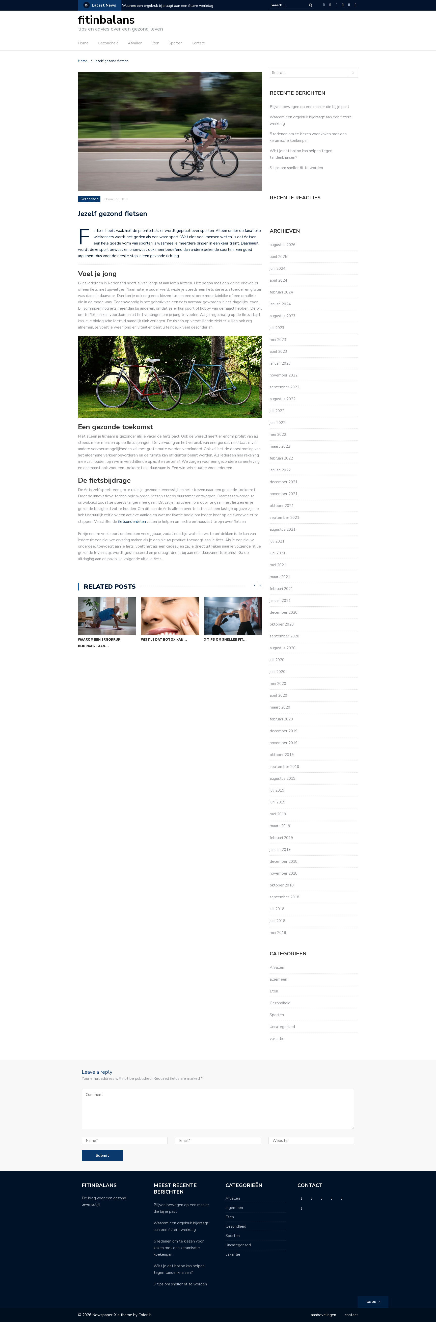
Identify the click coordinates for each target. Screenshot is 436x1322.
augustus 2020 (282, 648)
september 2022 (284, 387)
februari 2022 (281, 458)
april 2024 (278, 280)
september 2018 (284, 897)
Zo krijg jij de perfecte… (228, 639)
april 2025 (278, 256)
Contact (198, 43)
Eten (155, 43)
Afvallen (135, 43)
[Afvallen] (336, 5)
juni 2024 (277, 268)
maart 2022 (280, 446)
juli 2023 (277, 327)
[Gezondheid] (330, 5)
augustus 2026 (282, 244)
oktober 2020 (282, 624)
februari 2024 (281, 292)
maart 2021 (280, 576)
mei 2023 (278, 339)
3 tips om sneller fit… (162, 639)
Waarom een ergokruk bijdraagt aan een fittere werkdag (167, 5)
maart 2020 (280, 707)
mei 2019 (278, 814)
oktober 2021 (282, 505)
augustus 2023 (282, 315)
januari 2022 (280, 470)
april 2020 (278, 695)
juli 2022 (277, 410)
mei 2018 (278, 932)
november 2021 (283, 493)
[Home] (323, 5)
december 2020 (283, 612)
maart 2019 (280, 825)
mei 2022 (278, 434)
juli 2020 (277, 659)
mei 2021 (278, 565)
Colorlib (145, 1314)
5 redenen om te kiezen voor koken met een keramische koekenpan (179, 1248)
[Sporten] (349, 5)
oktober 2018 (282, 885)
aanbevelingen (323, 1314)
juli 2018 (277, 908)
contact (351, 1314)
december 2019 (283, 731)
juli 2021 (277, 541)
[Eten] (342, 5)
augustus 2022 (282, 398)
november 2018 (283, 873)
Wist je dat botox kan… (101, 639)
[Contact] (355, 5)
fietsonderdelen (132, 521)
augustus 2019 (282, 778)
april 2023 (278, 351)
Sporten (175, 43)
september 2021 (284, 517)
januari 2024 (280, 304)
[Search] (310, 5)
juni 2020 (277, 671)
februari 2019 (281, 837)
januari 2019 (280, 849)
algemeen (278, 979)
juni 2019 (277, 802)
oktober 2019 (282, 754)
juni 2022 (277, 422)
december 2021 (283, 481)
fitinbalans (106, 20)
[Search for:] (286, 5)
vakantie (277, 1038)
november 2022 (283, 375)
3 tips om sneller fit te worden (297, 167)
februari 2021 (281, 588)
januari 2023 (280, 363)
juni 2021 (277, 553)
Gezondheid (108, 43)
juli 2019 (277, 790)
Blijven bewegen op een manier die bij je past (309, 106)
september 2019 (284, 766)
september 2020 (284, 636)
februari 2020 (281, 719)
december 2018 (283, 861)
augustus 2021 (282, 529)
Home (83, 43)
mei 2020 (278, 683)
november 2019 (283, 742)
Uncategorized (282, 1026)
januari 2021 (280, 600)
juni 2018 (277, 920)
